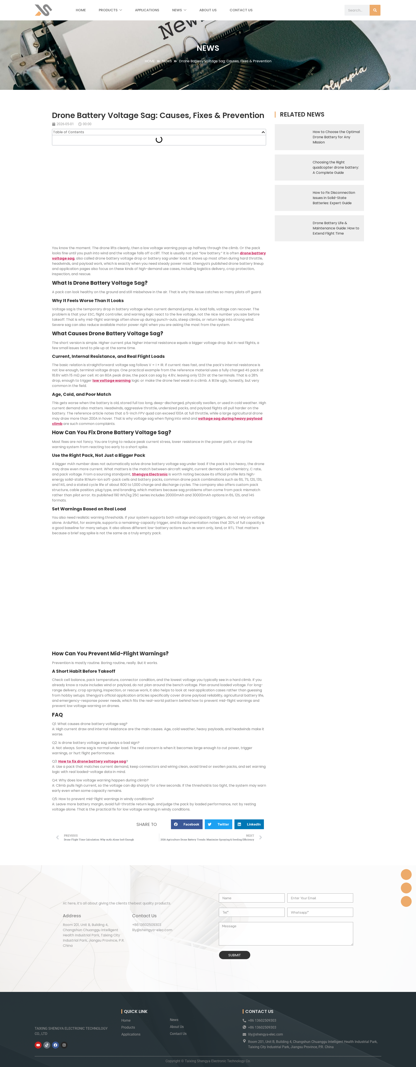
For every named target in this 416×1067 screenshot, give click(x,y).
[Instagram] (64, 1045)
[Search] (375, 10)
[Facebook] (55, 1045)
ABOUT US (208, 10)
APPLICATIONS (147, 10)
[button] (263, 132)
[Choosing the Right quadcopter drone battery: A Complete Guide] (292, 168)
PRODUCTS (108, 10)
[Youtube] (38, 1045)
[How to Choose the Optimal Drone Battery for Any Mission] (292, 137)
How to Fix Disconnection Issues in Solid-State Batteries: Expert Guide (334, 198)
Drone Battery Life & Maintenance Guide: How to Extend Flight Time (336, 228)
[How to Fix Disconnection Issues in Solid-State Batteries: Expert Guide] (292, 198)
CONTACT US (241, 10)
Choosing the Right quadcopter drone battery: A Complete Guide (336, 167)
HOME (81, 10)
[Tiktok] (46, 1045)
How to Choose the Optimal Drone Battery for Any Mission (336, 137)
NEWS (177, 10)
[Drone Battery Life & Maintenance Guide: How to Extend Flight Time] (292, 228)
